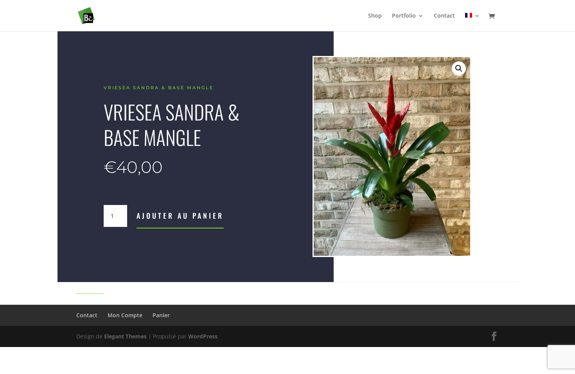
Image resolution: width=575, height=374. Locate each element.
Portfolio (404, 16)
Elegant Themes (125, 336)
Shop (375, 16)
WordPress (202, 336)
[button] (459, 68)
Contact (444, 16)
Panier (161, 315)
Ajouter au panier (180, 215)
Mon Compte (125, 315)
